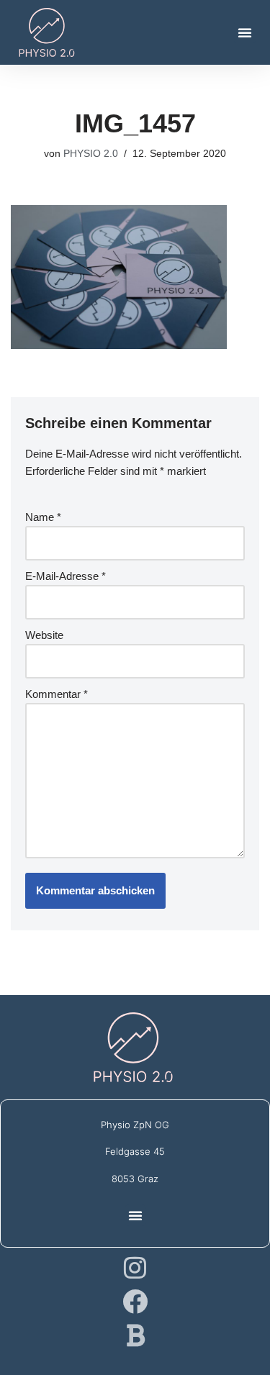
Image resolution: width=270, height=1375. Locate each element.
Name (43, 517)
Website (44, 635)
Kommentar (56, 694)
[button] (245, 32)
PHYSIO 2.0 (90, 153)
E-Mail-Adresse (65, 576)
